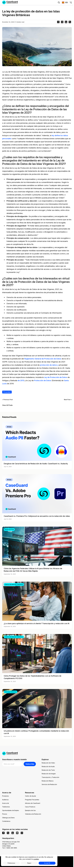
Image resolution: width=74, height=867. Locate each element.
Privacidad (7, 392)
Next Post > (68, 399)
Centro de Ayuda (30, 796)
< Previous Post (7, 399)
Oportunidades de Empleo (10, 810)
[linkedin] (12, 833)
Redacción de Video (48, 763)
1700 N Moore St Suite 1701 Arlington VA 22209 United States (11, 844)
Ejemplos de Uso (30, 810)
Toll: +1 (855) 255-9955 (9, 848)
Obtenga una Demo (8, 817)
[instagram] (22, 833)
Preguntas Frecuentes (32, 799)
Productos (5, 796)
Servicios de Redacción (49, 784)
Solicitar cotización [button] (26, 8)
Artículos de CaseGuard (32, 803)
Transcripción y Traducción (50, 777)
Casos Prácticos (30, 807)
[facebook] (3, 833)
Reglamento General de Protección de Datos (42, 359)
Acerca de (5, 803)
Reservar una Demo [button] (47, 8)
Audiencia (5, 799)
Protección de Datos (42, 380)
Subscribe (30, 764)
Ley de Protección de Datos (55, 377)
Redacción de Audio (48, 766)
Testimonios (6, 807)
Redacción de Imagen (49, 773)
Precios (4, 814)
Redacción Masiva (47, 781)
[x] (8, 833)
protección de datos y (49, 365)
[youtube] (17, 833)
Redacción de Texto (48, 770)
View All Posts (7, 405)
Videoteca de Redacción (33, 814)
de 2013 (21, 380)
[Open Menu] (71, 2)
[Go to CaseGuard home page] (37, 753)
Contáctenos (6, 821)
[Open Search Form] (59, 2)
